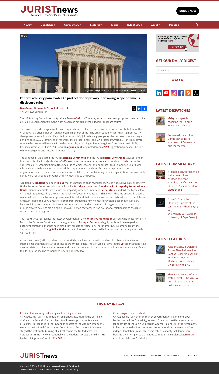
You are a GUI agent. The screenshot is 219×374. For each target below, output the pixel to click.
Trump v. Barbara (89, 222)
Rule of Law (134, 24)
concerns (39, 182)
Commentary (72, 24)
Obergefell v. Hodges (56, 229)
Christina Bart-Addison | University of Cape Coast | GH (183, 217)
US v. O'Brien (59, 338)
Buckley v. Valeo (83, 186)
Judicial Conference (113, 157)
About (155, 24)
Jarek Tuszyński (96, 90)
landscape (106, 218)
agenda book (75, 147)
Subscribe (177, 79)
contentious (92, 218)
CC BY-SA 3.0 (133, 90)
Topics (114, 24)
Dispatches (48, 24)
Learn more (187, 334)
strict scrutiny (106, 190)
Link (143, 90)
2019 (106, 147)
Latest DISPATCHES (173, 110)
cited (83, 229)
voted (100, 118)
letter (129, 161)
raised (60, 182)
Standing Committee (73, 157)
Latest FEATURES (171, 238)
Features (96, 24)
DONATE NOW (187, 11)
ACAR (77, 118)
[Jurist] (49, 11)
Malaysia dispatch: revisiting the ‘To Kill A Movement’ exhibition (180, 122)
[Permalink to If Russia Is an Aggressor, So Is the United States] (160, 174)
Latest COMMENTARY (175, 163)
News (28, 24)
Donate (174, 24)
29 (122, 243)
